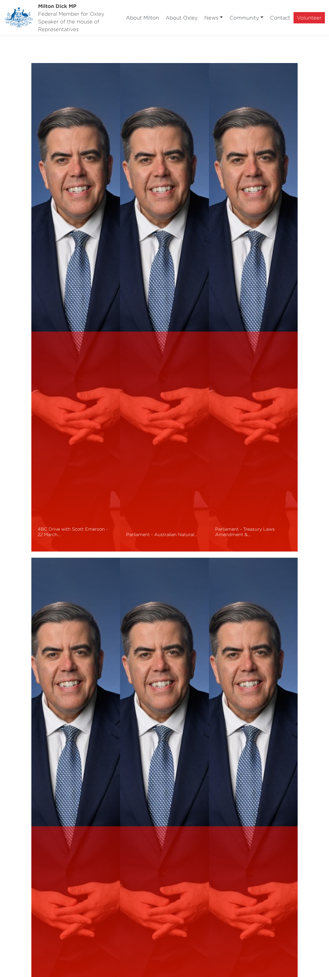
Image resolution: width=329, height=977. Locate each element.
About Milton (142, 17)
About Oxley (182, 17)
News (211, 17)
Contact (280, 17)
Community (244, 17)
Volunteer (309, 17)
